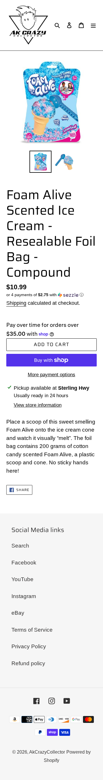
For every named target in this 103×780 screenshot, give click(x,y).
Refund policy (28, 663)
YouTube (22, 579)
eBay (17, 613)
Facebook (23, 563)
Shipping (16, 303)
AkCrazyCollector (47, 752)
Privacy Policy (28, 646)
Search (20, 546)
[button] (45, 295)
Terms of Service (32, 630)
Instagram (23, 596)
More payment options (51, 374)
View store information (38, 405)
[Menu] (93, 25)
